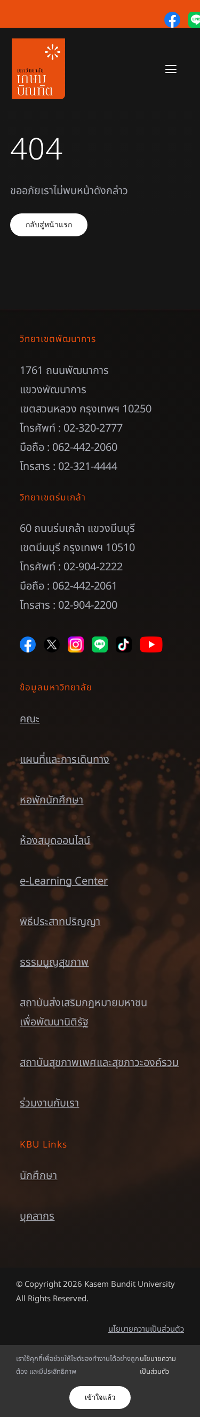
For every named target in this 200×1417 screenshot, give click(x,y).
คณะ (29, 719)
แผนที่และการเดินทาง (64, 760)
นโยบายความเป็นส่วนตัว (146, 1329)
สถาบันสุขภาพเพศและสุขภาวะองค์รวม (99, 1063)
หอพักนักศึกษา (51, 800)
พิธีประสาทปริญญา (60, 922)
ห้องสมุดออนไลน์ (55, 841)
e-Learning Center (64, 881)
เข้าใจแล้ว (100, 1397)
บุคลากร (37, 1216)
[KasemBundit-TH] (38, 44)
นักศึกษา (38, 1176)
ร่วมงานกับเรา (49, 1103)
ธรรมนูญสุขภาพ (54, 962)
